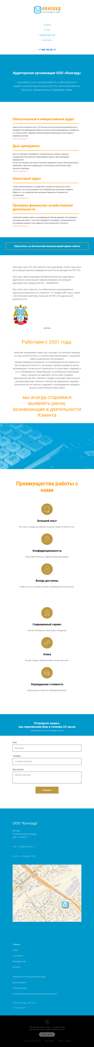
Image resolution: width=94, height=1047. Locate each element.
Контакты (47, 40)
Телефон (17, 756)
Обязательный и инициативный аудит (29, 976)
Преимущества (47, 35)
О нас (47, 30)
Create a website (47, 1034)
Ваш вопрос (18, 769)
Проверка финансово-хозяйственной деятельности (35, 993)
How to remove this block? (32, 1041)
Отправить (47, 790)
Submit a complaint (64, 1041)
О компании (18, 955)
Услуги (47, 25)
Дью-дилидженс (20, 982)
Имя (15, 742)
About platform (49, 1041)
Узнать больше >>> (21, 139)
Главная (16, 944)
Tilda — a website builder (55, 1027)
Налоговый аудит (20, 988)
